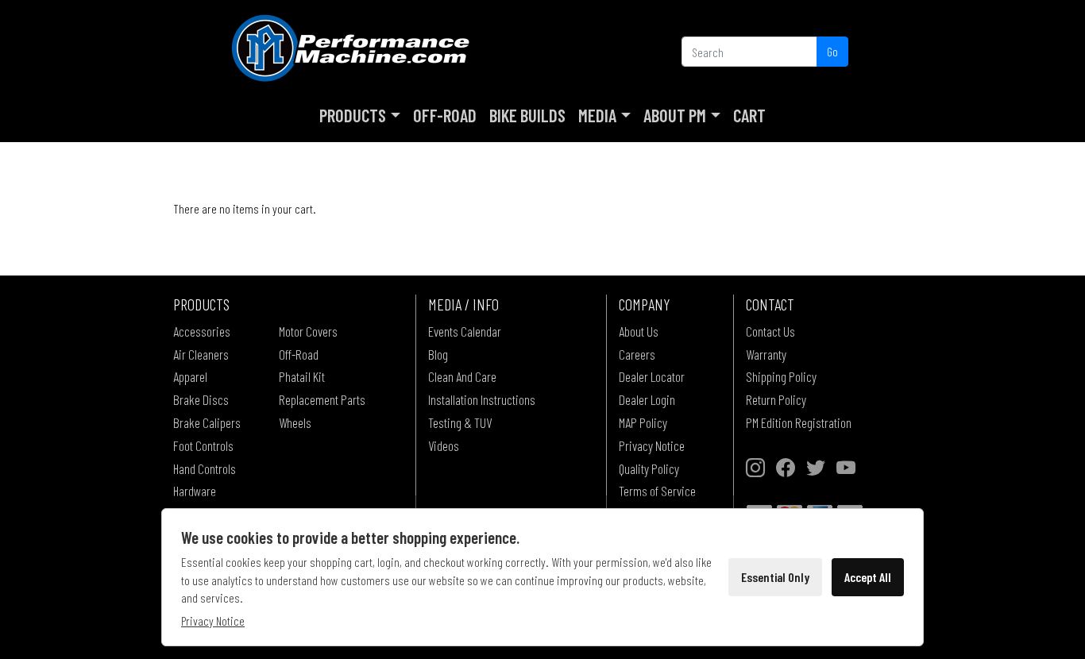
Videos (443, 445)
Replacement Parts (322, 399)
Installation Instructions (481, 399)
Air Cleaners (201, 354)
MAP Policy (643, 422)
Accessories (201, 331)
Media (597, 115)
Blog (438, 354)
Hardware (194, 491)
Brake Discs (201, 399)
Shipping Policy (781, 376)
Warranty (766, 354)
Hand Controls (204, 468)
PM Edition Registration (798, 422)
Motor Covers (308, 331)
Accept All (867, 576)
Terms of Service (657, 491)
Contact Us (770, 331)
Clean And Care (462, 376)
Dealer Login (647, 399)
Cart (749, 115)
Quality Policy (649, 468)
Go (832, 51)
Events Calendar (464, 331)
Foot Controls (203, 445)
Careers (637, 354)
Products (352, 115)
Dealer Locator (652, 376)
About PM (674, 115)
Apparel (190, 376)
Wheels (295, 422)
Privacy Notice (652, 445)
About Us (638, 331)
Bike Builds (527, 115)
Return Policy (776, 399)
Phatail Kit (302, 376)
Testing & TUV (460, 422)
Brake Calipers (207, 422)
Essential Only (775, 576)
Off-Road (445, 115)
